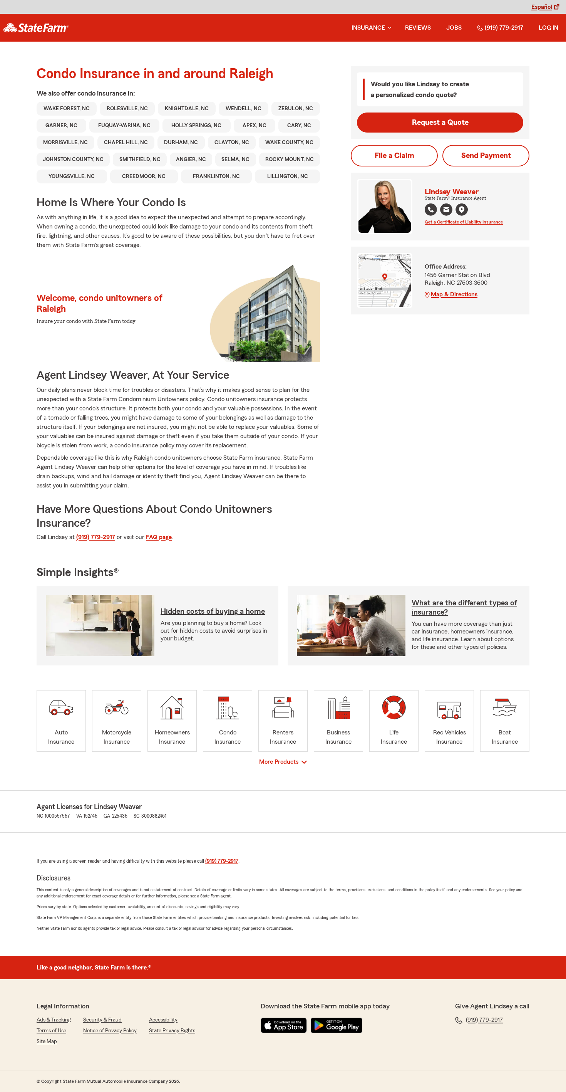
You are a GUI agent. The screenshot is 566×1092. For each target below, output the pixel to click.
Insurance (368, 28)
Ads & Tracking (54, 1020)
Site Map (47, 1041)
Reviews (418, 28)
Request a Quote (440, 122)
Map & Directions (454, 294)
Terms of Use (51, 1030)
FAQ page (159, 537)
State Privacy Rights (172, 1030)
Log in (548, 28)
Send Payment (486, 156)
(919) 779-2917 (504, 28)
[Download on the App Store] (284, 1025)
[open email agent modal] (446, 210)
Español (541, 7)
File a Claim (394, 156)
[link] (36, 27)
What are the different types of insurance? (464, 607)
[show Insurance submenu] (388, 28)
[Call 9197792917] (431, 209)
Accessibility (163, 1020)
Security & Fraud (102, 1020)
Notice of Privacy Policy (110, 1030)
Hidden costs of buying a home (213, 611)
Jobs (454, 28)
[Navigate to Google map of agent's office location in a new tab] (461, 209)
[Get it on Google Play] (336, 1025)
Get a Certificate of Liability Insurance (464, 222)
